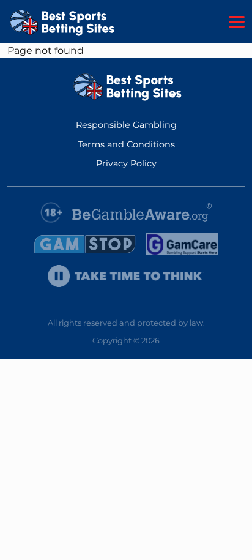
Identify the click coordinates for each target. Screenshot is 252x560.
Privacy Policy (126, 163)
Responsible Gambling (126, 124)
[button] (237, 22)
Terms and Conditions (126, 144)
